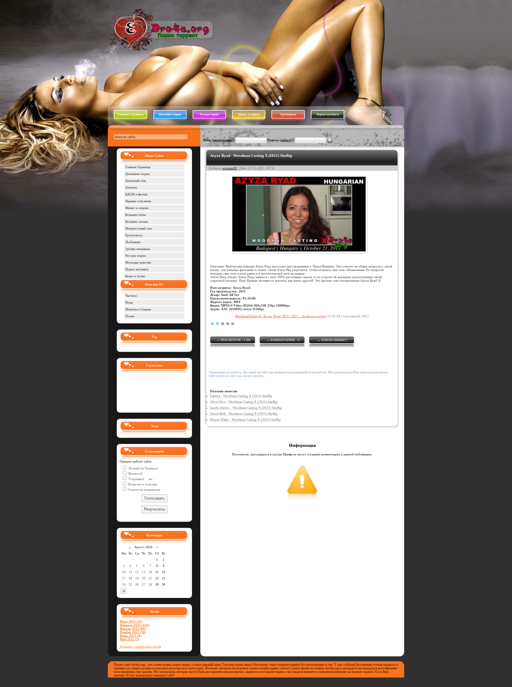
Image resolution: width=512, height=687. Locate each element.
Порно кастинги (327, 114)
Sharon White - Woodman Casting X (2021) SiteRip (245, 419)
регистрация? (223, 140)
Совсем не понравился (143, 489)
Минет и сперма (249, 114)
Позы (129, 302)
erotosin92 (230, 168)
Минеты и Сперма (138, 309)
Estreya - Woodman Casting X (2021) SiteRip (241, 396)
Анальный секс (135, 180)
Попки (130, 316)
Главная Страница (130, 114)
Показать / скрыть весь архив (140, 646)
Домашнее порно (170, 114)
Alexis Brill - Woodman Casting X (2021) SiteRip (244, 413)
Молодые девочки (138, 262)
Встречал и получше (142, 484)
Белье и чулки (135, 276)
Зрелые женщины (137, 249)
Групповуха (288, 114)
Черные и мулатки (138, 201)
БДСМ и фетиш (136, 194)
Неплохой (135, 473)
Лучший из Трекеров (142, 468)
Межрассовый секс (138, 228)
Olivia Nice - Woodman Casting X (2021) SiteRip (244, 402)
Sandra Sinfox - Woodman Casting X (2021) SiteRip (246, 407)
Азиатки (131, 187)
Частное (131, 295)
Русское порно (209, 114)
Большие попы (135, 214)
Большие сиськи (136, 221)
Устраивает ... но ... (141, 479)
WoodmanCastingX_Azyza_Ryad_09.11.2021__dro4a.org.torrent (280, 316)
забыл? (286, 140)
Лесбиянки (132, 242)
